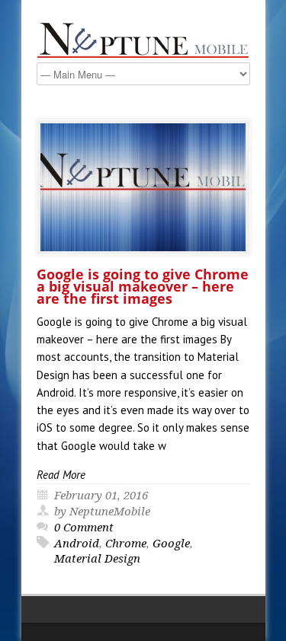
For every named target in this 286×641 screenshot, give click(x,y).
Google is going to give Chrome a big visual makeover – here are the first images (143, 286)
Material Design (97, 559)
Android (76, 543)
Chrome (125, 543)
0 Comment (84, 527)
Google (171, 543)
